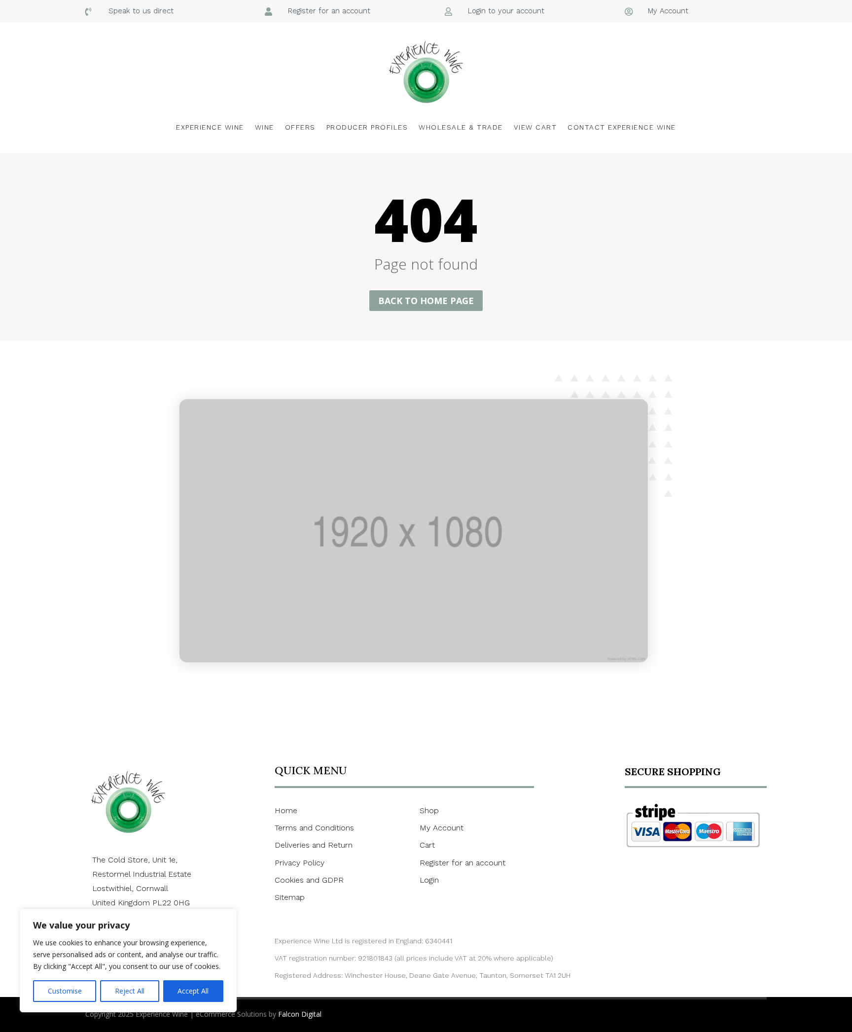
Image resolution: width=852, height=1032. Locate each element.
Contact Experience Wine (622, 127)
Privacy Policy (299, 862)
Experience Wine (210, 127)
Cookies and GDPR (309, 880)
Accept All (193, 991)
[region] (128, 960)
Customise (65, 991)
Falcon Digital (299, 1014)
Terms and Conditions (314, 827)
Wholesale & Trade (461, 127)
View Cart (535, 127)
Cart (427, 845)
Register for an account (329, 10)
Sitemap (290, 897)
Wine (264, 127)
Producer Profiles (367, 127)
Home (286, 810)
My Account (668, 10)
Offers (300, 127)
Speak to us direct (141, 10)
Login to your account (506, 10)
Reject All (129, 991)
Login (429, 880)
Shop (429, 810)
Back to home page (426, 301)
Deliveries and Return (314, 845)
